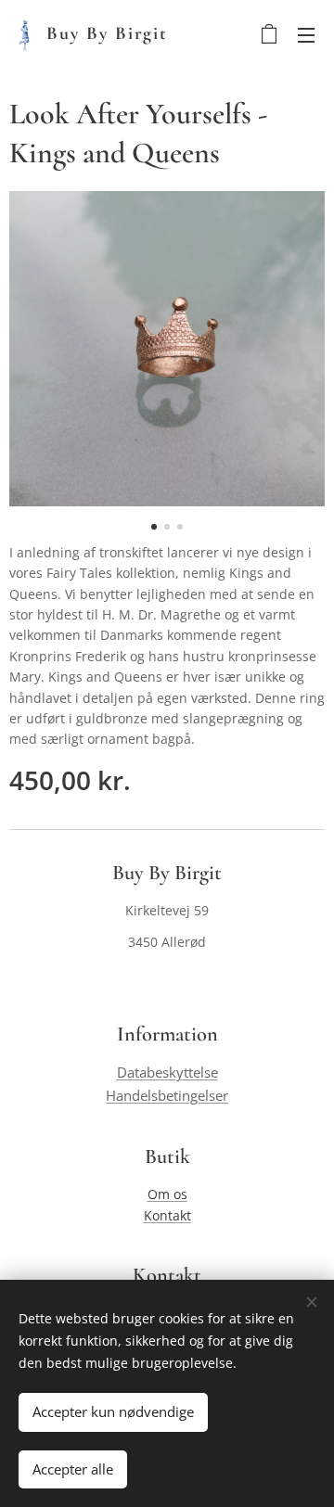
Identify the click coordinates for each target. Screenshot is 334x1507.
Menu (306, 34)
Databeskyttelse (167, 1072)
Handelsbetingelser (167, 1095)
